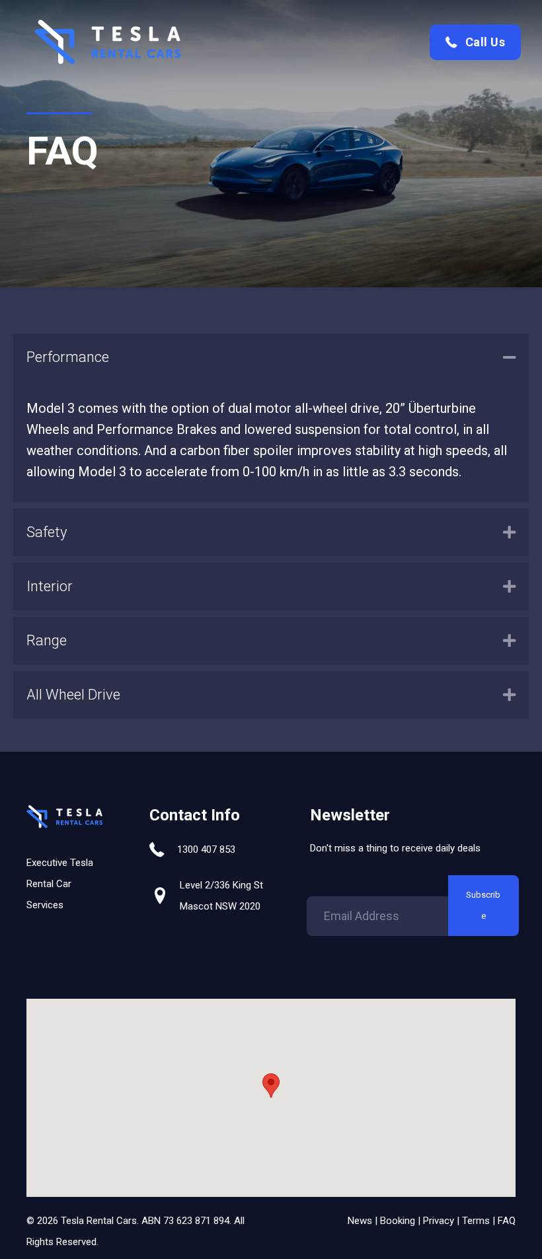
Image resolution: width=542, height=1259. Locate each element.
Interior (49, 586)
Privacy (438, 1221)
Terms (476, 1221)
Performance (67, 357)
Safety (46, 532)
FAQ (507, 1221)
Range (46, 640)
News (360, 1221)
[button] (476, 41)
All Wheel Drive (73, 694)
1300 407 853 (206, 849)
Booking (397, 1221)
